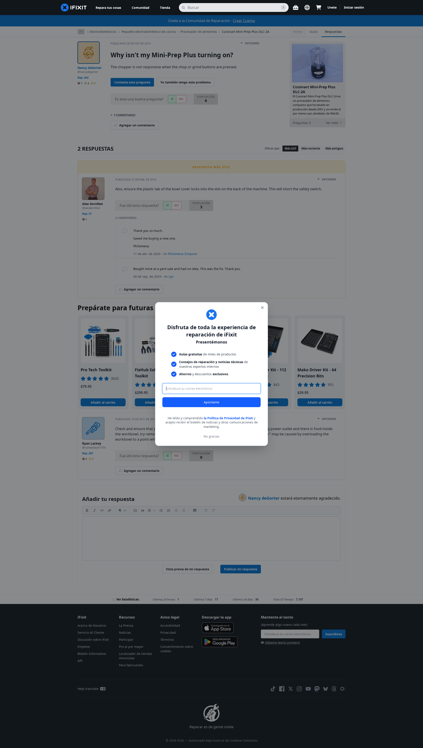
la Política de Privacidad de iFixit (228, 418)
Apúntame (211, 402)
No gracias (211, 436)
